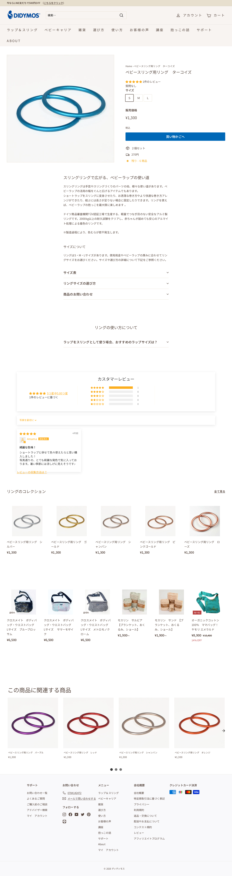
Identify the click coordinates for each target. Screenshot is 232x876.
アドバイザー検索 (37, 810)
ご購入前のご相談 (37, 804)
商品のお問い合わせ (78, 294)
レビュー (139, 832)
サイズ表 (69, 272)
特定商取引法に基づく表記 (149, 798)
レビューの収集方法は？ (32, 472)
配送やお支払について (147, 821)
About (14, 40)
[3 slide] (120, 769)
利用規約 (139, 810)
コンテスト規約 (143, 827)
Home (129, 66)
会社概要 (139, 793)
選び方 (99, 29)
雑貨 (82, 29)
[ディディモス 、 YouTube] (76, 814)
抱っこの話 (180, 29)
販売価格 (131, 110)
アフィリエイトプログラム (149, 838)
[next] (223, 730)
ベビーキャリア (58, 29)
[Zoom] (60, 108)
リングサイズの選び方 (79, 283)
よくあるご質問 (36, 798)
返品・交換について (145, 815)
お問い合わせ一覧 (37, 793)
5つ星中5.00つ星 (57, 393)
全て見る (219, 491)
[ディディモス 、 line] (65, 821)
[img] (28, 434)
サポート (204, 29)
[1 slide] (111, 769)
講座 (160, 29)
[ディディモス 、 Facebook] (70, 814)
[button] (134, 81)
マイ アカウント (37, 815)
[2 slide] (116, 769)
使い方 (117, 29)
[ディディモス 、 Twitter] (82, 814)
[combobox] (86, 15)
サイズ (130, 90)
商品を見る (33, 745)
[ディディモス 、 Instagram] (64, 814)
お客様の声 (139, 29)
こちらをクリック (53, 3)
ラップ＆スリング (22, 29)
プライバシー (141, 804)
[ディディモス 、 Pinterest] (89, 814)
